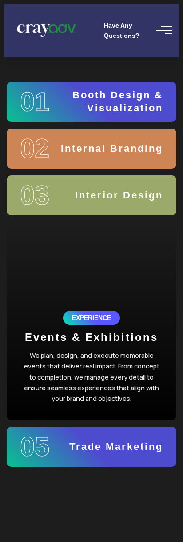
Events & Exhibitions (91, 337)
